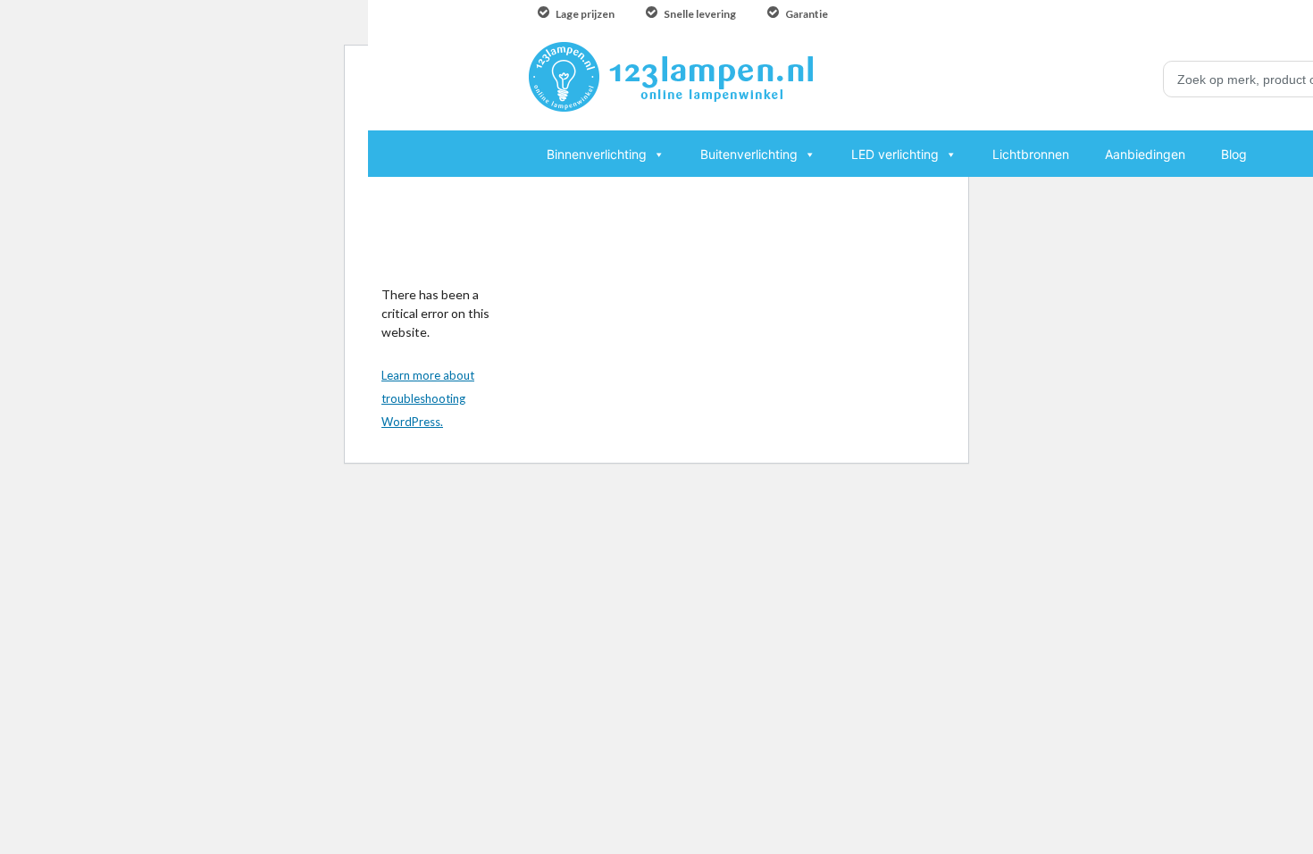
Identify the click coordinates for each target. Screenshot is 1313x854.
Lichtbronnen (1030, 154)
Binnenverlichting (597, 154)
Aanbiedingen (1145, 154)
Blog (1234, 154)
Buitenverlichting (749, 154)
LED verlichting (895, 154)
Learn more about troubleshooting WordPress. (427, 398)
